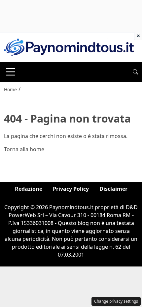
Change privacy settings (116, 301)
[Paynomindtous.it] (69, 46)
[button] (135, 72)
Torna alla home (24, 149)
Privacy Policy (71, 188)
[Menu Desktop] (10, 72)
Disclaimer (113, 188)
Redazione (28, 188)
